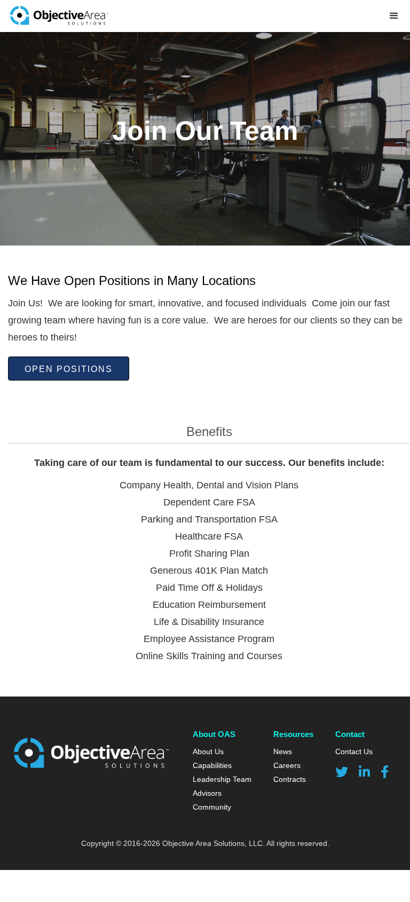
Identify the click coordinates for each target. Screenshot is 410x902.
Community (212, 807)
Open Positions (69, 369)
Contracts (289, 779)
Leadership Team (222, 779)
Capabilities (212, 765)
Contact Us (354, 751)
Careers (287, 765)
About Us (208, 751)
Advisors (207, 793)
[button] (394, 16)
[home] (58, 16)
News (282, 751)
